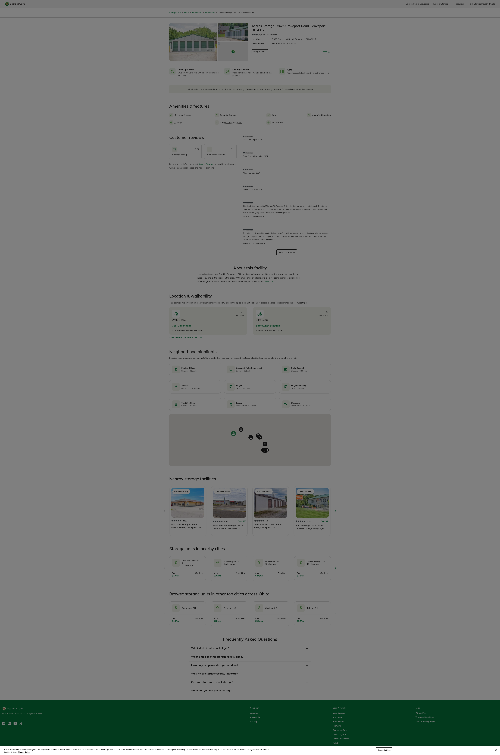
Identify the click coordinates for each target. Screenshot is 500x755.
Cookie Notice (24, 752)
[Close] (496, 750)
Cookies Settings (384, 750)
